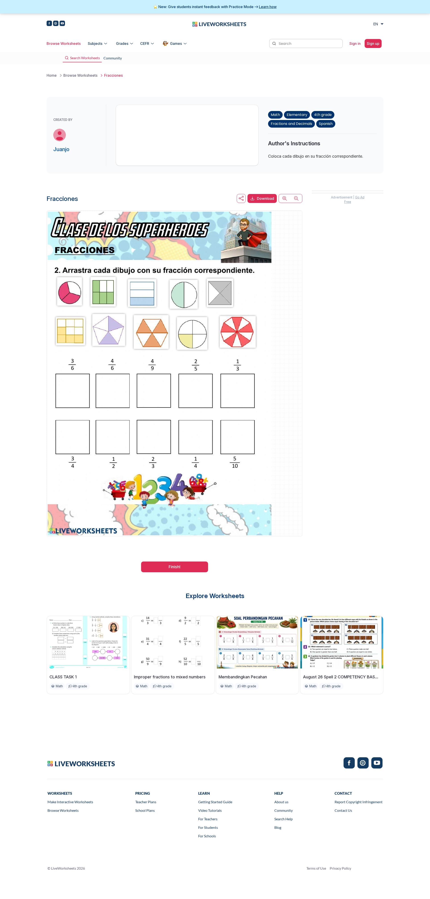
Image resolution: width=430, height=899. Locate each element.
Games (176, 43)
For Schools (207, 836)
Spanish (326, 123)
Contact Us (343, 810)
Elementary (297, 114)
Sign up (373, 43)
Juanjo (61, 149)
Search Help (283, 819)
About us (281, 802)
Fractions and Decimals (291, 123)
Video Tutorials (210, 810)
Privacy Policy (340, 868)
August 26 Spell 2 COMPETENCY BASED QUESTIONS (342, 677)
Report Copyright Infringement (359, 802)
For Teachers (207, 819)
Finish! (175, 566)
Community (283, 810)
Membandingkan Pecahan (243, 677)
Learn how (268, 6)
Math (275, 114)
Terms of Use (316, 868)
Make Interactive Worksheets (70, 802)
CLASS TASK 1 (63, 677)
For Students (208, 827)
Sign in (355, 43)
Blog (277, 827)
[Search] (274, 43)
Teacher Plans (145, 802)
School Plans (145, 810)
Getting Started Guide (215, 802)
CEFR (144, 43)
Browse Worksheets (64, 43)
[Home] (219, 24)
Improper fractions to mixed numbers (170, 677)
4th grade (323, 114)
